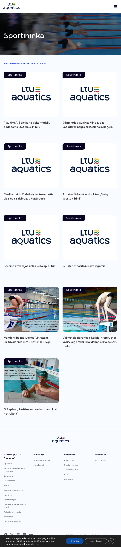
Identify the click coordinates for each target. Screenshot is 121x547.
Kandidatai (39, 465)
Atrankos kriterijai (42, 460)
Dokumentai (9, 480)
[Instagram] (18, 535)
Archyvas (68, 479)
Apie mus (8, 463)
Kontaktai (8, 517)
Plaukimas (69, 460)
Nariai (6, 485)
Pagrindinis (13, 63)
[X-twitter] (12, 535)
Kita (66, 474)
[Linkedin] (24, 535)
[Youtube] (31, 535)
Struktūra (8, 476)
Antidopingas (10, 499)
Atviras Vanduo (71, 470)
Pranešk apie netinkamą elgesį (15, 505)
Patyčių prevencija (12, 512)
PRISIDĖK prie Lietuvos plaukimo (14, 469)
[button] (115, 6)
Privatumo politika (12, 521)
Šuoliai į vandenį (71, 465)
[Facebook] (6, 535)
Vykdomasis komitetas (14, 490)
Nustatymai (95, 541)
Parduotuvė (100, 460)
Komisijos (8, 495)
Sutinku (74, 541)
